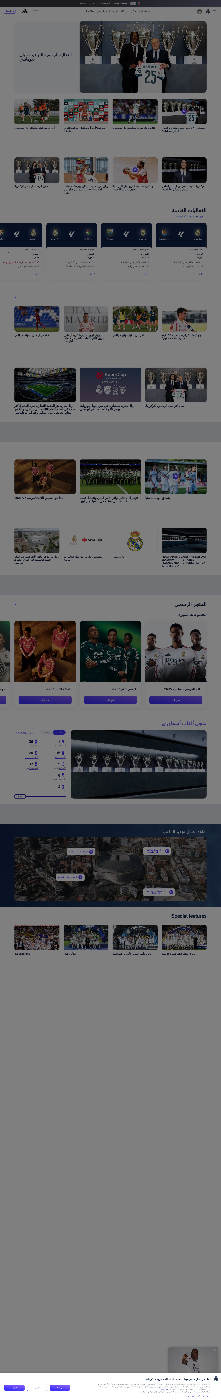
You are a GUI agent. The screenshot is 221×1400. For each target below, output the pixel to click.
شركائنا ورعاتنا (166, 1389)
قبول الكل (60, 1388)
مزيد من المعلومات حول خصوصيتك (196, 1396)
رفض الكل (14, 1388)
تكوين (37, 1388)
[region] (110, 1386)
